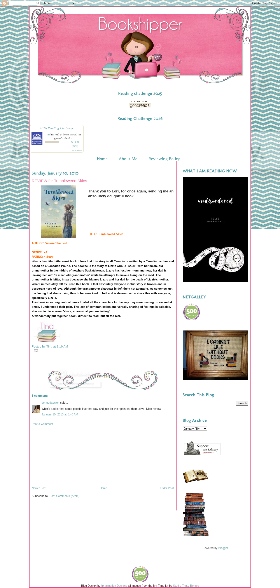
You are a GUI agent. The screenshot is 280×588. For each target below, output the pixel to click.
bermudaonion (50, 402)
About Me (128, 158)
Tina (47, 134)
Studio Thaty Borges (186, 585)
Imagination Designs (114, 585)
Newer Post (39, 488)
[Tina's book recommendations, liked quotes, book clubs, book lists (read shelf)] (140, 107)
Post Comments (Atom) (64, 496)
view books (77, 150)
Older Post (167, 488)
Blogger (223, 548)
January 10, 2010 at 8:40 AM (60, 414)
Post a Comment (42, 423)
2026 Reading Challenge (57, 128)
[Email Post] (35, 350)
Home (102, 158)
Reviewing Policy (164, 158)
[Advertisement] (64, 455)
